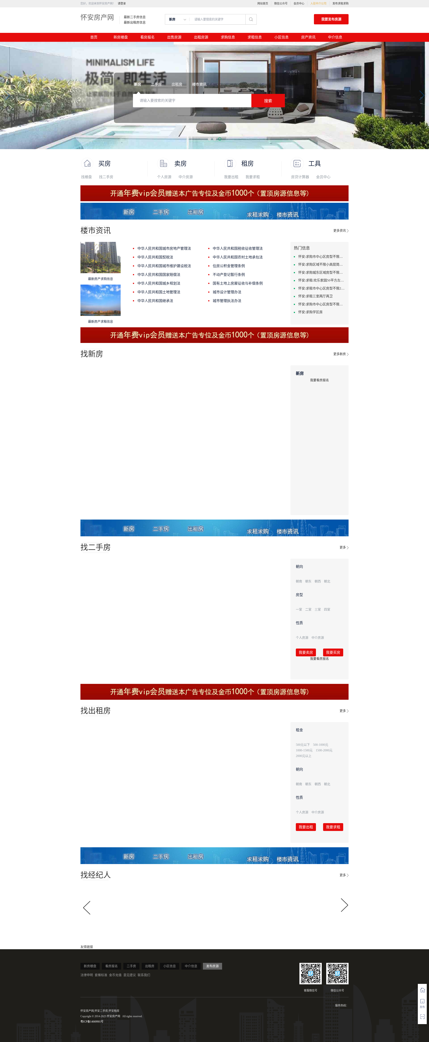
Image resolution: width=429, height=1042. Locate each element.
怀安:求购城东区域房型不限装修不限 (321, 272)
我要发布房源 (331, 19)
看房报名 (147, 37)
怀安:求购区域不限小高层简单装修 (321, 264)
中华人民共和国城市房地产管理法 (164, 248)
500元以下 (303, 744)
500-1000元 (320, 744)
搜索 (268, 101)
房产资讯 (308, 37)
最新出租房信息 (135, 22)
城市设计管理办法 (227, 292)
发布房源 (212, 966)
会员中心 (299, 3)
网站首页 (262, 3)
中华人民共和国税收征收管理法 (238, 248)
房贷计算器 (300, 177)
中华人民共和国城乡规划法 (158, 283)
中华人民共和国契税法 (155, 257)
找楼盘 (86, 177)
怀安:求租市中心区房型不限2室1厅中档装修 (321, 288)
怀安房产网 (97, 17)
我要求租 (253, 177)
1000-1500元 (304, 750)
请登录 (122, 3)
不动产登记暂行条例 (229, 275)
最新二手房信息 (135, 17)
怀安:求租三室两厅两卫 (315, 296)
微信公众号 (281, 3)
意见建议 (129, 975)
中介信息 (335, 37)
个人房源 (164, 177)
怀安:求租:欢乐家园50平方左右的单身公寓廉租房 (321, 280)
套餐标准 (101, 975)
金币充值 (115, 975)
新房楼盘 (121, 37)
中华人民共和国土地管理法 (158, 292)
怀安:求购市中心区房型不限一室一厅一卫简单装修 (321, 304)
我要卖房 (306, 652)
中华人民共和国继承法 (155, 301)
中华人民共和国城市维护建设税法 (164, 266)
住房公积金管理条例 (229, 266)
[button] (209, 139)
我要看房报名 (319, 380)
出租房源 (201, 37)
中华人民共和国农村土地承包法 (238, 257)
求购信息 (228, 37)
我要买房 (333, 652)
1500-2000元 (324, 750)
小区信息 (281, 37)
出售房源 (174, 37)
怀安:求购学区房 (310, 312)
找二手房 (106, 177)
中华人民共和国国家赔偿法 (158, 275)
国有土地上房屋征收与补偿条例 (238, 283)
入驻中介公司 (318, 3)
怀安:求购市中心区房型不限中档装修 (321, 256)
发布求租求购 (340, 3)
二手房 (131, 966)
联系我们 (144, 975)
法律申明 (86, 975)
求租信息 (255, 37)
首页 (93, 37)
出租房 (149, 966)
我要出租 (231, 177)
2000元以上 (303, 756)
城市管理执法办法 (227, 301)
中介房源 (186, 177)
